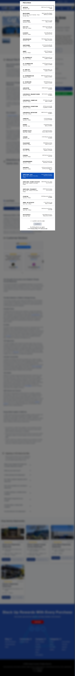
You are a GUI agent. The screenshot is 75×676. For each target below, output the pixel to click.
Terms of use (44, 228)
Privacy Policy (34, 228)
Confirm (37, 224)
